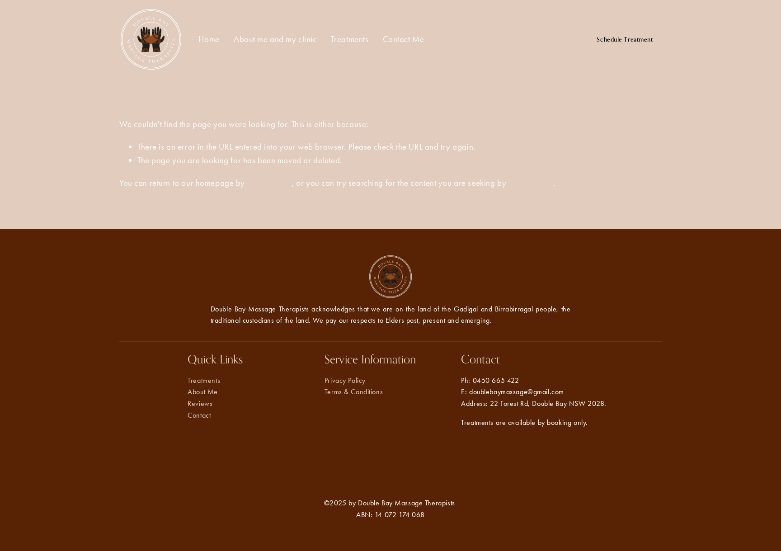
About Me (203, 391)
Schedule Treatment (625, 39)
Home (209, 39)
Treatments (350, 39)
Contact (199, 415)
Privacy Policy (345, 380)
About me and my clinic (275, 39)
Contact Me (403, 39)
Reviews (200, 403)
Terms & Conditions (354, 391)
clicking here (269, 183)
